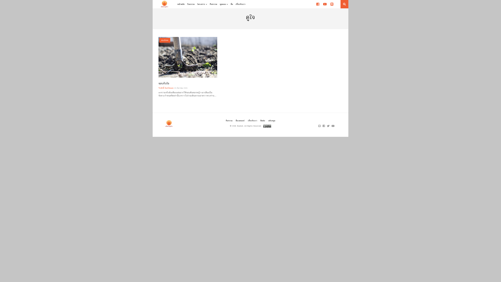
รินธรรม (191, 4)
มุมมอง (223, 4)
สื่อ (232, 4)
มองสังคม (164, 40)
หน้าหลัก (181, 4)
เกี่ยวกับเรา (240, 4)
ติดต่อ (262, 120)
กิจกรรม (213, 4)
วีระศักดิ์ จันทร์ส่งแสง (166, 88)
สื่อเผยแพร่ (240, 120)
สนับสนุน (271, 120)
